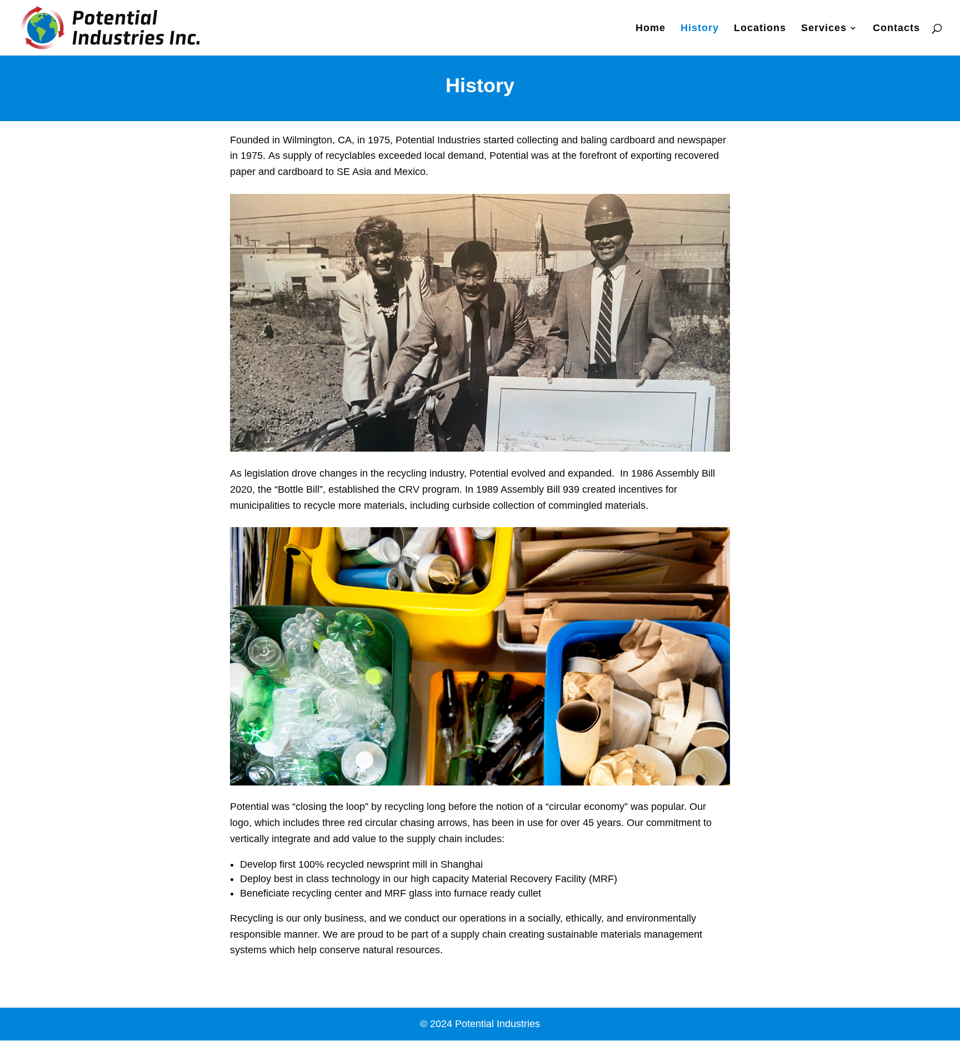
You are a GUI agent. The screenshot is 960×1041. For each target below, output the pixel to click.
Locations (760, 28)
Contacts (896, 28)
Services (824, 28)
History (700, 28)
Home (651, 28)
